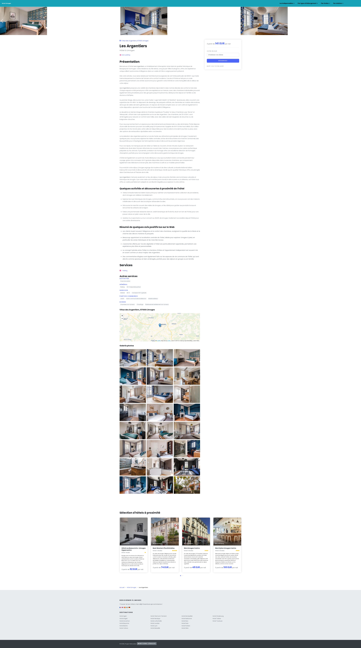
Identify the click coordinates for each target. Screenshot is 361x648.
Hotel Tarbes (217, 618)
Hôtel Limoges (131, 587)
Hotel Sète (185, 628)
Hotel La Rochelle (156, 621)
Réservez (223, 60)
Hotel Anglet (124, 618)
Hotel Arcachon (125, 621)
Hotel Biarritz (124, 626)
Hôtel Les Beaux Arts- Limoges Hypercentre (134, 549)
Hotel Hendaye (155, 618)
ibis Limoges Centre (192, 548)
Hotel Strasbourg (218, 616)
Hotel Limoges (6, 3)
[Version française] (120, 608)
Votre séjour (212, 51)
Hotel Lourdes (155, 623)
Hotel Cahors (124, 628)
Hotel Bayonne (124, 623)
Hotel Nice (185, 621)
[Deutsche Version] (129, 608)
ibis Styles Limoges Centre (225, 548)
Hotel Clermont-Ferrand (158, 616)
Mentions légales (147, 643)
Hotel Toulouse (217, 621)
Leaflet (158, 340)
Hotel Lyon (154, 626)
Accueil (122, 587)
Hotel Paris (185, 623)
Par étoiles (325, 3)
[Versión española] (125, 608)
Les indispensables (286, 3)
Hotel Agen (123, 616)
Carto (169, 340)
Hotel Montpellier (187, 616)
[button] (180, 33)
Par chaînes (337, 3)
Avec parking (126, 55)
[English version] (122, 608)
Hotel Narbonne (187, 618)
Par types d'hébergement (307, 3)
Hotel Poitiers (186, 626)
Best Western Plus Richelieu (164, 548)
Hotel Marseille (155, 628)
